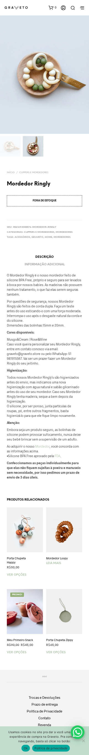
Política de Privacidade (44, 711)
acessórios (22, 237)
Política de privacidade (51, 748)
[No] (83, 740)
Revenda (44, 725)
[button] (52, 7)
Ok (26, 748)
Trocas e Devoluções (44, 697)
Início (11, 172)
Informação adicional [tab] (45, 264)
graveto (37, 237)
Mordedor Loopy (57, 558)
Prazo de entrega (44, 704)
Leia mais (53, 563)
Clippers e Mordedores (33, 172)
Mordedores (64, 232)
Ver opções (16, 574)
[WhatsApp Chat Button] (77, 732)
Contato (44, 718)
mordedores (62, 237)
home (48, 237)
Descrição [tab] (44, 257)
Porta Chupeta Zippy (59, 640)
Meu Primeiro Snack (20, 640)
